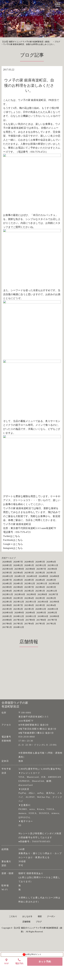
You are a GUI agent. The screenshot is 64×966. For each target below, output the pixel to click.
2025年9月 (19, 569)
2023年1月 (40, 591)
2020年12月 (40, 609)
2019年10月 (43, 616)
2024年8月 (54, 576)
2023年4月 (7, 591)
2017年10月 (18, 620)
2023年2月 (29, 591)
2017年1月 (7, 627)
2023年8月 (18, 587)
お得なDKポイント (32, 954)
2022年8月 (42, 594)
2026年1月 (29, 565)
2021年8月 (7, 605)
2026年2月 (18, 565)
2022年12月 (51, 591)
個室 (40, 916)
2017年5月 (18, 623)
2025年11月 (53, 565)
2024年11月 (19, 576)
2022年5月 (18, 598)
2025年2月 (40, 572)
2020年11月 (53, 609)
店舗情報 (26, 922)
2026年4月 (51, 562)
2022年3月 (40, 598)
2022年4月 (29, 598)
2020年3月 (41, 612)
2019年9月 (54, 616)
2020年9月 (19, 612)
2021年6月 (29, 605)
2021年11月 (30, 602)
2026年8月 (7, 562)
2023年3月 (18, 591)
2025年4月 (18, 572)
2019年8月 (7, 620)
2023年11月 (42, 583)
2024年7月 (7, 580)
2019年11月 (30, 616)
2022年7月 (53, 594)
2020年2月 (52, 612)
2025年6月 (52, 569)
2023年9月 (7, 587)
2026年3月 (7, 565)
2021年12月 (18, 602)
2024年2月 (7, 583)
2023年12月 (29, 583)
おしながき (27, 916)
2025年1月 (51, 572)
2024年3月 (51, 580)
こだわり (13, 916)
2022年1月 (7, 602)
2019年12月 (18, 616)
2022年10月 (19, 594)
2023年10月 (54, 583)
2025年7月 (41, 569)
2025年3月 (29, 572)
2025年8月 (30, 569)
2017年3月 (40, 623)
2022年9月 (31, 594)
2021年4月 (51, 605)
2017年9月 (30, 620)
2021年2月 (18, 609)
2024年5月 (29, 580)
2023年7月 (29, 587)
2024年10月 (32, 576)
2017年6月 (7, 623)
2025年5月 (7, 572)
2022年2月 (51, 598)
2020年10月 (7, 612)
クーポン (51, 916)
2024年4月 (40, 580)
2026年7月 (18, 562)
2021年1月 (29, 609)
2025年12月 (40, 565)
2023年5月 (51, 587)
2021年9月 (54, 602)
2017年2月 (51, 623)
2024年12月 (7, 576)
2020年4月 (30, 612)
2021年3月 (7, 609)
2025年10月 (7, 569)
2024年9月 (43, 576)
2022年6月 (7, 598)
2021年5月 (40, 605)
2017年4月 (29, 623)
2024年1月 (18, 583)
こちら (16, 536)
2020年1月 (7, 616)
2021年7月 (18, 605)
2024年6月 (18, 580)
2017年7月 (52, 620)
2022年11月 (7, 594)
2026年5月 (40, 562)
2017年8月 (41, 620)
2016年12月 (18, 627)
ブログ (39, 922)
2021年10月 (43, 602)
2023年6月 (40, 587)
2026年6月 (29, 562)
